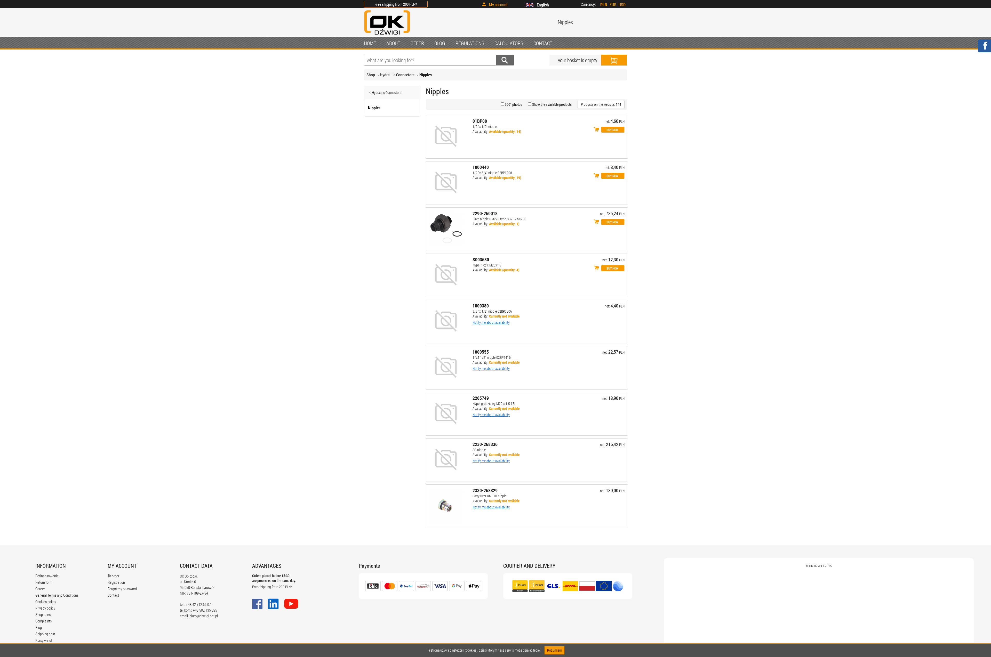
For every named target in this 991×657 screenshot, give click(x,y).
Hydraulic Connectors (397, 74)
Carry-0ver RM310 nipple (489, 495)
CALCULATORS (508, 43)
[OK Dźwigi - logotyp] (387, 35)
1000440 (481, 167)
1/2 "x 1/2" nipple (485, 126)
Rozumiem (554, 650)
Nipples (425, 74)
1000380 (481, 306)
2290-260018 (485, 213)
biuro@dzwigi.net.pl (203, 615)
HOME (370, 43)
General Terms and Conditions (56, 595)
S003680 (481, 259)
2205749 (481, 398)
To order (113, 575)
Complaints (43, 620)
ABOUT (393, 43)
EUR (613, 4)
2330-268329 (485, 490)
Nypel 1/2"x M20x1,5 (487, 265)
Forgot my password (122, 588)
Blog (38, 627)
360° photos (513, 104)
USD (622, 4)
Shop (370, 74)
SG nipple (479, 449)
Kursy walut (43, 640)
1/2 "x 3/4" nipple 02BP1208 (492, 172)
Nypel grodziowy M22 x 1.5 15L (494, 403)
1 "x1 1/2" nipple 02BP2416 (492, 357)
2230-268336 (485, 444)
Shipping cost (45, 633)
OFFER (417, 43)
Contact (113, 595)
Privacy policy (45, 608)
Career (40, 588)
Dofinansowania (47, 575)
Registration (116, 582)
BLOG (439, 43)
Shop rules (43, 614)
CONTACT (542, 43)
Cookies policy (45, 601)
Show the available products (551, 104)
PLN (603, 4)
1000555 (481, 352)
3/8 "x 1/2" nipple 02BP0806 (492, 311)
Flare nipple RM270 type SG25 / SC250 (499, 218)
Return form (43, 582)
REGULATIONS (469, 43)
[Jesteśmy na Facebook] (984, 49)
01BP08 (480, 121)
